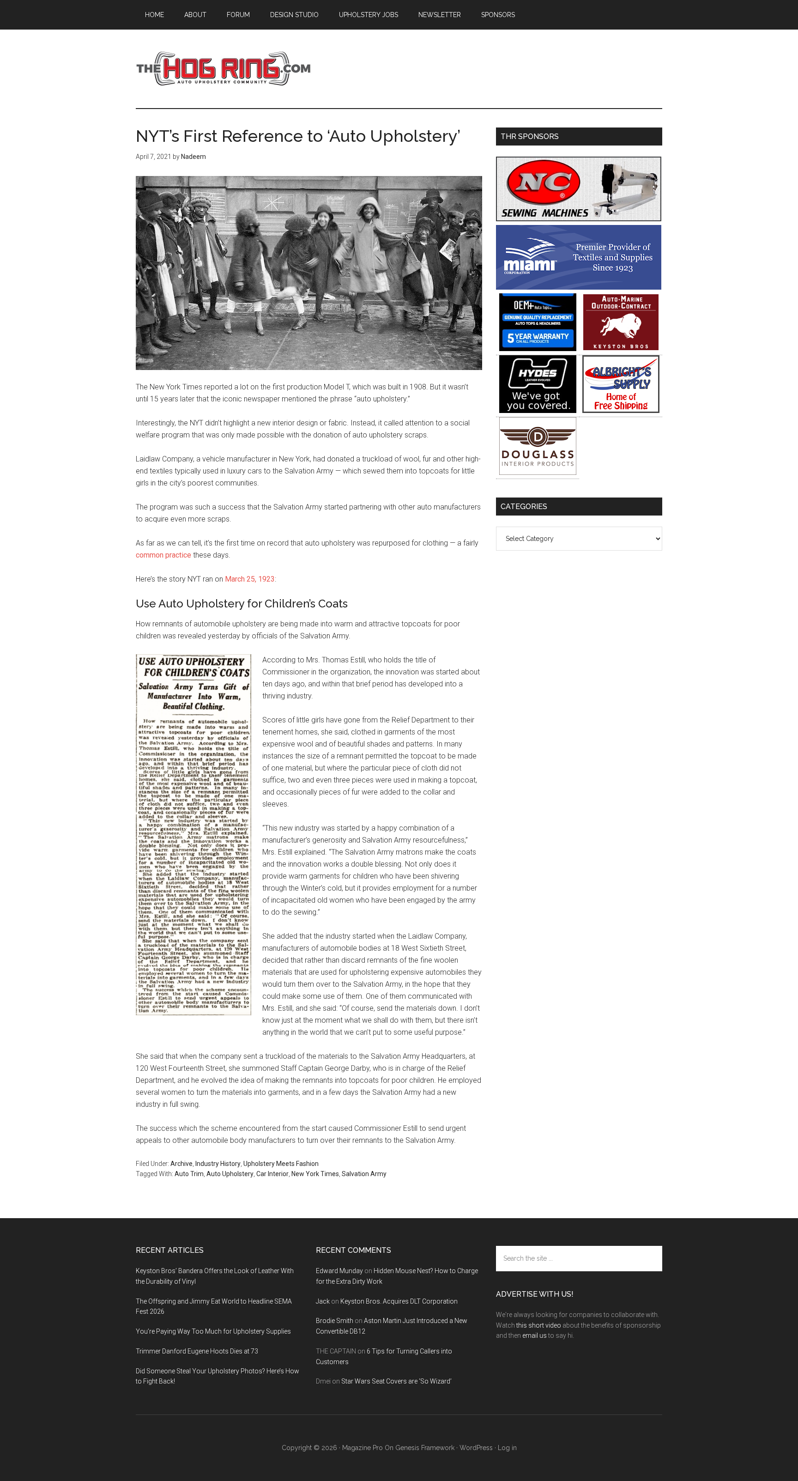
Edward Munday (339, 1271)
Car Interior (272, 1174)
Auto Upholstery (230, 1174)
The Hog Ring (223, 69)
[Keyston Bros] (620, 348)
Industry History (218, 1163)
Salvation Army (364, 1174)
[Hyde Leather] (537, 410)
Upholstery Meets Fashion (281, 1163)
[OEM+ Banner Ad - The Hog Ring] (537, 348)
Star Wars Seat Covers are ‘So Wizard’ (396, 1381)
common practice (163, 555)
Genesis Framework (424, 1447)
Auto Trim (189, 1174)
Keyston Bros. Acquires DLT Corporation (399, 1301)
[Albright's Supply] (620, 410)
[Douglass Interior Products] (537, 472)
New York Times (315, 1174)
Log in (507, 1447)
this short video (538, 1325)
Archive (181, 1163)
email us (534, 1335)
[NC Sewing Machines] (578, 218)
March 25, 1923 (250, 579)
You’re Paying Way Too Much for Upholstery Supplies (213, 1331)
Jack (323, 1301)
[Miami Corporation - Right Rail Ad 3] (578, 287)
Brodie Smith (334, 1320)
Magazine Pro (362, 1447)
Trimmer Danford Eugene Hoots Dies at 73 (197, 1351)
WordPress (476, 1447)
